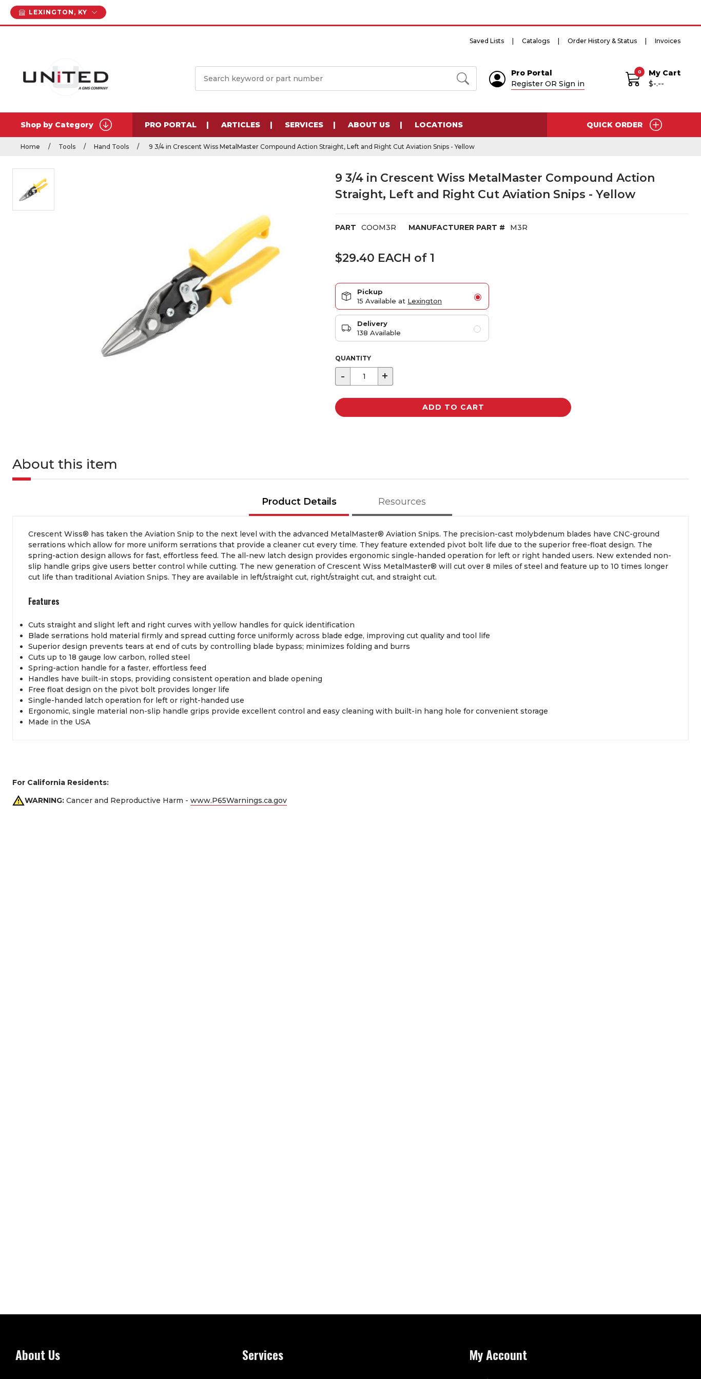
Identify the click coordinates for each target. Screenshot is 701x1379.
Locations (439, 124)
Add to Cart (453, 407)
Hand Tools (111, 146)
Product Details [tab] (299, 501)
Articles (240, 124)
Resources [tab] (402, 501)
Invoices (667, 41)
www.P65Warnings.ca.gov (238, 800)
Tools (67, 146)
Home (30, 146)
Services (304, 124)
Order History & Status (602, 41)
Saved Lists (487, 41)
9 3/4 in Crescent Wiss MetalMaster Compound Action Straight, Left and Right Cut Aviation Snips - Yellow (311, 146)
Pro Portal (171, 124)
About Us (369, 124)
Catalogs (536, 41)
